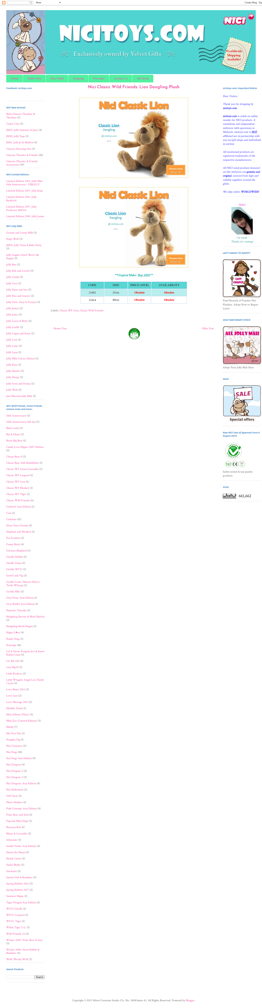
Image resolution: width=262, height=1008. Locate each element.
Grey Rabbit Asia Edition (20, 604)
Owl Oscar (12, 796)
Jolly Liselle (12, 327)
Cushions (11, 519)
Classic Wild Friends (91, 310)
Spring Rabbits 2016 (17, 884)
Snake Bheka (13, 865)
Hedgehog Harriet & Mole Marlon (25, 617)
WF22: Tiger (13, 921)
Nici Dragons (13, 764)
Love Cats (12, 696)
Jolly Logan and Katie (18, 333)
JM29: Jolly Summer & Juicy (22, 130)
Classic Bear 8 (14, 457)
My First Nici (13, 733)
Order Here (34, 78)
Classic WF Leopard (17, 475)
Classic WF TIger (16, 494)
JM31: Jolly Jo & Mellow (19, 142)
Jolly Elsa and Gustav (18, 296)
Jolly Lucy (11, 340)
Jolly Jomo (12, 314)
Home (14, 78)
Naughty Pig (13, 740)
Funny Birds (13, 544)
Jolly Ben (11, 264)
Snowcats (11, 871)
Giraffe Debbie (14, 557)
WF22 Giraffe (14, 909)
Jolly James (12, 308)
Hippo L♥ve (13, 632)
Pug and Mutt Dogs (17, 821)
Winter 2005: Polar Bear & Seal (24, 940)
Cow (8, 513)
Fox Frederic (13, 538)
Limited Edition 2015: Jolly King (24, 191)
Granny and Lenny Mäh (19, 233)
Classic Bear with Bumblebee (22, 463)
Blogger (190, 1000)
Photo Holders (14, 802)
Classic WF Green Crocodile (22, 469)
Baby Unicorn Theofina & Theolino (20, 115)
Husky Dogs (13, 639)
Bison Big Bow (14, 441)
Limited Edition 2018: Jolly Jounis (25, 216)
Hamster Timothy (16, 610)
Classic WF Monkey (17, 488)
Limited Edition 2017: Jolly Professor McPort (21, 208)
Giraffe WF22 (14, 569)
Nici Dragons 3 (14, 777)
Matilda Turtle (14, 708)
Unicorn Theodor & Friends (22, 155)
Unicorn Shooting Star (18, 149)
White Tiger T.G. (16, 927)
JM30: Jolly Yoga (15, 136)
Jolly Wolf (12, 390)
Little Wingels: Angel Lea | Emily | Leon (25, 681)
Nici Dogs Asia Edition (19, 758)
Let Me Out (12, 661)
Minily (10, 727)
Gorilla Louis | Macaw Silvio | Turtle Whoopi (23, 583)
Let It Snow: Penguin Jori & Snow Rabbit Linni (25, 653)
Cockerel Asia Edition (18, 507)
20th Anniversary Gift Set (20, 422)
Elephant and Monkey (18, 532)
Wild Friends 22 (15, 934)
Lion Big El (12, 667)
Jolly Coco (12, 283)
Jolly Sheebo (13, 371)
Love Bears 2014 (15, 689)
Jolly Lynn (11, 352)
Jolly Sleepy (12, 377)
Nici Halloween (14, 790)
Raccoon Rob (13, 827)
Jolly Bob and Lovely (18, 271)
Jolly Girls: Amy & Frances (21, 302)
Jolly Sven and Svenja (18, 384)
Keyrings (11, 645)
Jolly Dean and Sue (16, 290)
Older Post (208, 328)
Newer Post (60, 328)
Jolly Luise (12, 346)
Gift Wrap (143, 78)
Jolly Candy (12, 277)
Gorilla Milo (13, 591)
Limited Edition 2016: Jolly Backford (21, 198)
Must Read (57, 78)
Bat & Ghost (13, 434)
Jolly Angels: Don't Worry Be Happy (22, 256)
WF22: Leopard (15, 915)
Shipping (78, 78)
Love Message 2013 (17, 702)
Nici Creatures (14, 746)
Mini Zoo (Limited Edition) (21, 721)
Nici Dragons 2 (14, 771)
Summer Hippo (15, 896)
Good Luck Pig (14, 575)
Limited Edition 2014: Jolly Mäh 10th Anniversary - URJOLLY (24, 182)
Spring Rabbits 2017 (17, 890)
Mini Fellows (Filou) (17, 714)
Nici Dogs (11, 752)
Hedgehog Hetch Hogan (19, 626)
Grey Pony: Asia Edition (20, 598)
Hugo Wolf (12, 239)
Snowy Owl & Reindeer (19, 877)
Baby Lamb (12, 428)
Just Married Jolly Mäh (19, 396)
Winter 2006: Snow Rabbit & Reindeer (22, 951)
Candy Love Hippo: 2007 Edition (24, 447)
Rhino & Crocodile (16, 834)
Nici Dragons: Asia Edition (21, 783)
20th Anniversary (16, 416)
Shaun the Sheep (15, 852)
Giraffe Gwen (14, 563)
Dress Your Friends (17, 525)
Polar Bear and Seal (17, 815)
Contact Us (121, 78)
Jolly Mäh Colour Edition (20, 358)
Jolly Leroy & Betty (17, 321)
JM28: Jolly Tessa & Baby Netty (24, 245)
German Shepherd (16, 551)
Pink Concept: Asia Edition (21, 808)
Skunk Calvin (13, 858)
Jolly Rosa (11, 365)
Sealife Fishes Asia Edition (21, 846)
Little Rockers (14, 674)
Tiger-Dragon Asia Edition (21, 902)
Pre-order (99, 78)
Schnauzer (12, 840)
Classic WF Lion (69, 310)
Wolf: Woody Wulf (17, 959)
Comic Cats (12, 124)
